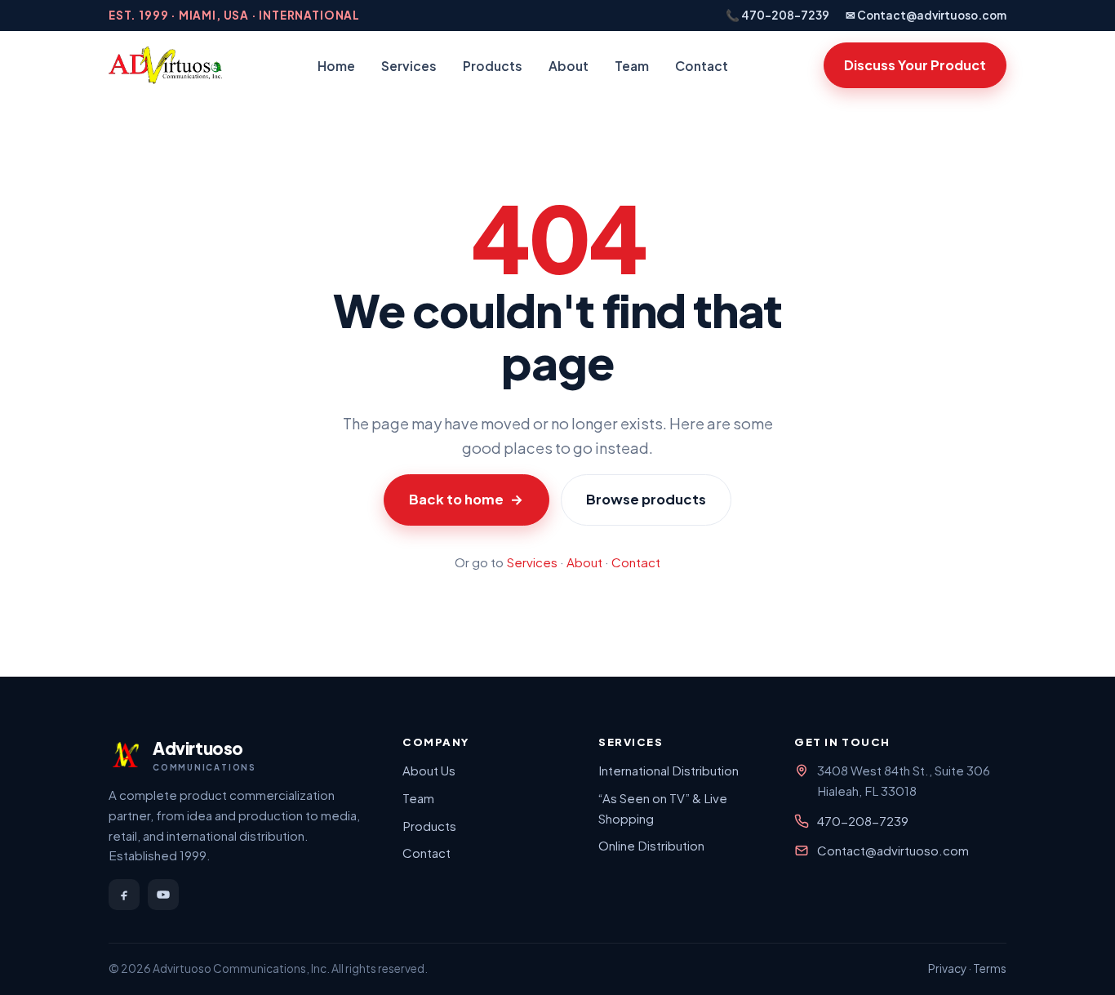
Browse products (646, 499)
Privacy (947, 968)
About (569, 65)
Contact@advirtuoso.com (893, 850)
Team (632, 65)
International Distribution (668, 770)
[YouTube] (163, 894)
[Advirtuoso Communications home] (165, 65)
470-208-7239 (862, 820)
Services (409, 65)
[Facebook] (124, 894)
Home (336, 65)
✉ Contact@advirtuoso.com (926, 15)
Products (492, 65)
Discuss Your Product (915, 64)
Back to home (466, 499)
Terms (989, 968)
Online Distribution (651, 845)
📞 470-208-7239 (777, 15)
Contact (701, 65)
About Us (428, 770)
